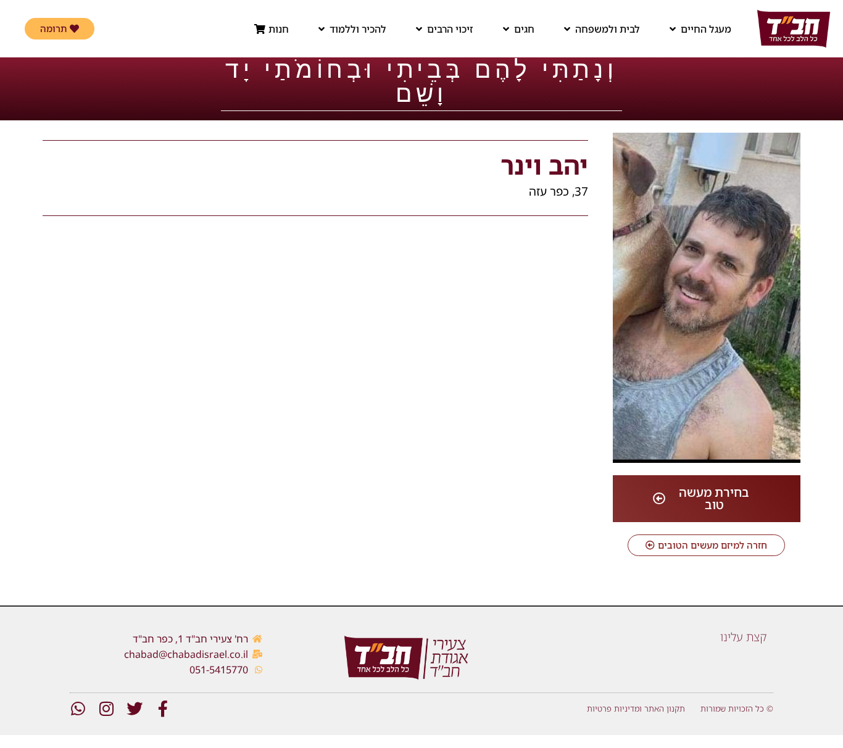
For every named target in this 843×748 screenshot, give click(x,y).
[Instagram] (106, 708)
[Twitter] (135, 708)
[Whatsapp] (78, 708)
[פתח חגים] (506, 29)
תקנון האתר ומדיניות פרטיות (636, 708)
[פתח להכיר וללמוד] (321, 29)
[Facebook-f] (163, 708)
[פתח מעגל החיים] (673, 29)
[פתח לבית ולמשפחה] (567, 29)
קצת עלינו (743, 637)
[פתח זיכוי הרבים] (419, 29)
